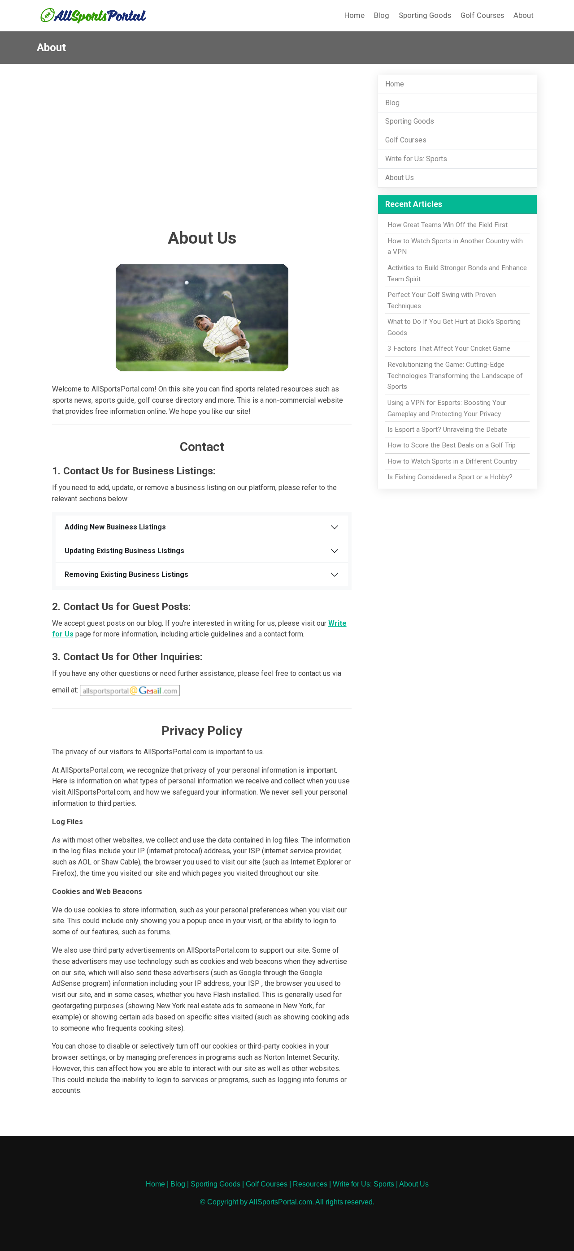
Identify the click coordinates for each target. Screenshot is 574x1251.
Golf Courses (482, 15)
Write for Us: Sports (416, 159)
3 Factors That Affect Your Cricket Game (448, 348)
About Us (399, 177)
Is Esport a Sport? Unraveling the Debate (447, 430)
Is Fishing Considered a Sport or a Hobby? (450, 477)
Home (354, 15)
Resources (310, 1184)
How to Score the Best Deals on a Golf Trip (451, 445)
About (523, 15)
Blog (381, 15)
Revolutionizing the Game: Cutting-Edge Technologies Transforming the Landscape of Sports (455, 376)
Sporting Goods (425, 15)
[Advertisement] (202, 154)
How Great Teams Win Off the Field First (447, 225)
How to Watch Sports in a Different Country (452, 461)
